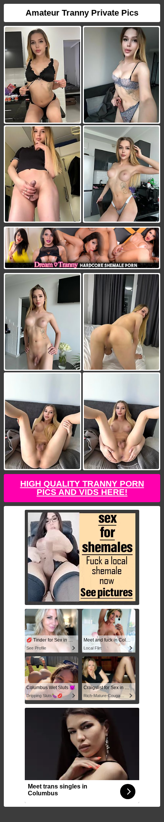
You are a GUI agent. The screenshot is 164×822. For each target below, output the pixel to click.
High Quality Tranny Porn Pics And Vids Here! (82, 488)
